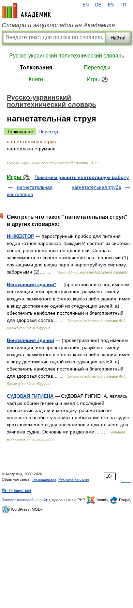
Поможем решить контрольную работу (81, 177)
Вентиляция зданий (30, 340)
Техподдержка (44, 479)
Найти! (117, 37)
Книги (36, 79)
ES (111, 5)
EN (86, 5)
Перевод (48, 131)
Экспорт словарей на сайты (26, 500)
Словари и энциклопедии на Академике (58, 25)
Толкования (36, 67)
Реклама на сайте (73, 479)
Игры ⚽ (97, 79)
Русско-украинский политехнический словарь (66, 56)
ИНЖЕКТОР (20, 236)
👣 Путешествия (16, 490)
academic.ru (26, 10)
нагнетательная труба (96, 187)
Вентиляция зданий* (31, 284)
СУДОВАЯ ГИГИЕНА (30, 396)
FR (123, 5)
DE (98, 5)
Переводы (97, 67)
